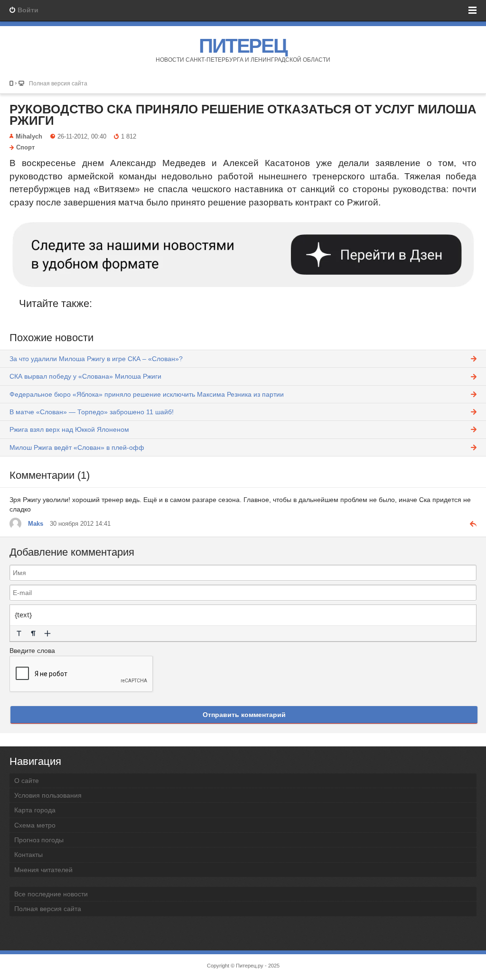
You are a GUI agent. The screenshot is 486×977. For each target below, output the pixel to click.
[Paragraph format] (33, 633)
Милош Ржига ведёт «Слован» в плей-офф (76, 447)
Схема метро (35, 825)
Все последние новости (51, 894)
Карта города (35, 810)
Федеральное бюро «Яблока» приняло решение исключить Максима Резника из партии (146, 394)
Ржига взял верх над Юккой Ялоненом (69, 429)
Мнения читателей (43, 870)
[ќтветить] (469, 523)
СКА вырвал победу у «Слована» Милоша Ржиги (85, 376)
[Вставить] (47, 633)
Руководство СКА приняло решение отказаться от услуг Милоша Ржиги (243, 115)
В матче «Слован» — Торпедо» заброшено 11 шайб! (91, 412)
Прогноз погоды (39, 840)
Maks (35, 524)
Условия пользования (48, 795)
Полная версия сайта (58, 83)
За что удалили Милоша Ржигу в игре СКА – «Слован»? (96, 359)
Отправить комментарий (244, 714)
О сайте (26, 780)
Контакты (28, 854)
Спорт (25, 147)
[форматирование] (19, 633)
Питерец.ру (249, 965)
